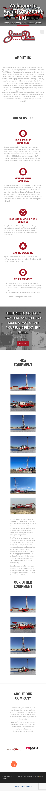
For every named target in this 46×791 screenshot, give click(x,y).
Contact (23, 343)
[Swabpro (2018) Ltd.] (19, 36)
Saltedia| (39, 776)
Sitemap (4, 778)
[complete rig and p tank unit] (23, 506)
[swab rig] (23, 485)
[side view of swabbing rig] (23, 465)
